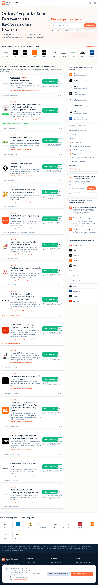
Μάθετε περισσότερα (20, 579)
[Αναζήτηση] (90, 3)
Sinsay (60, 31)
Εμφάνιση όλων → (91, 46)
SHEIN (66, 31)
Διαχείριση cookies (39, 574)
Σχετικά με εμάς (56, 562)
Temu (53, 31)
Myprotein (80, 31)
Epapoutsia (89, 31)
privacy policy (92, 192)
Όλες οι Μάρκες (31, 562)
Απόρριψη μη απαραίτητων (58, 574)
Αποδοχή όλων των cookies (82, 574)
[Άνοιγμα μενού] (94, 3)
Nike (73, 31)
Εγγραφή (91, 188)
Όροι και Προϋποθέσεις (83, 562)
